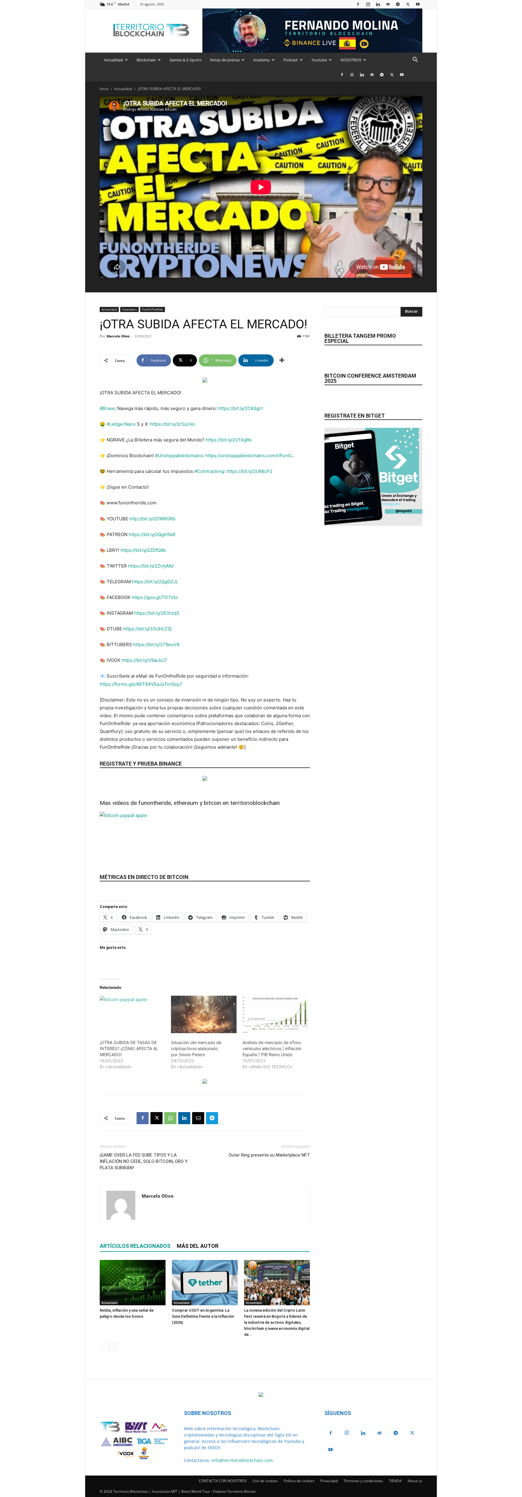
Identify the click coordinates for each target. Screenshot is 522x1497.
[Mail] (387, 4)
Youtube (319, 60)
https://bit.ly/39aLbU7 (144, 660)
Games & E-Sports (185, 60)
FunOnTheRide (152, 309)
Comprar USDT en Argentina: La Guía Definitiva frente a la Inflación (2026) (203, 1316)
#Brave (107, 408)
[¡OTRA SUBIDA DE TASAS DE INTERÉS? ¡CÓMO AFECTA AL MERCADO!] (132, 1014)
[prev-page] (103, 1346)
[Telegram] (397, 4)
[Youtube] (417, 4)
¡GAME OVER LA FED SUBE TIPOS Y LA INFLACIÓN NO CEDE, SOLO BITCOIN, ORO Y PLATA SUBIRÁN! (144, 1161)
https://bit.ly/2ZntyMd (150, 566)
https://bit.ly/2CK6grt (240, 408)
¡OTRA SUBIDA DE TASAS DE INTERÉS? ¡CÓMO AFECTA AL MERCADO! (129, 1048)
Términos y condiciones (363, 1480)
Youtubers (129, 309)
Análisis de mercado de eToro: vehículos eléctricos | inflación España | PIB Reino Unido (272, 1048)
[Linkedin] (377, 4)
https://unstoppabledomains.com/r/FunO (248, 455)
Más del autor (197, 1246)
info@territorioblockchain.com (242, 1460)
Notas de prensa (225, 60)
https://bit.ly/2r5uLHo (172, 424)
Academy (261, 60)
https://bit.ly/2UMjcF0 (249, 471)
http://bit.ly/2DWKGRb (152, 519)
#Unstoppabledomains (179, 455)
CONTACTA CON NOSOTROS (223, 1480)
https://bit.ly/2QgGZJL (155, 581)
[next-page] (113, 1346)
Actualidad (113, 60)
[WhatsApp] (170, 1118)
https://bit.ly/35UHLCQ (147, 629)
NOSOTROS (350, 60)
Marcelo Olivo (118, 336)
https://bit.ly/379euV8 (156, 644)
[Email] (198, 1118)
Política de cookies (299, 1480)
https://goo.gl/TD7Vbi (155, 597)
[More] (282, 360)
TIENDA (395, 1480)
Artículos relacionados (135, 1246)
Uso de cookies (265, 1480)
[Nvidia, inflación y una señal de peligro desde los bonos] (133, 1282)
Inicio (104, 88)
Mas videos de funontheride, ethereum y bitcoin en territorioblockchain (190, 802)
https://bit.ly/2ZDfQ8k (143, 550)
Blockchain (146, 60)
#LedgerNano (121, 424)
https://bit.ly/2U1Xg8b (229, 440)
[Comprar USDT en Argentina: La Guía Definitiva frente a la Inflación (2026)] (205, 1282)
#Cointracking (209, 471)
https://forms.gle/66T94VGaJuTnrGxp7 (141, 684)
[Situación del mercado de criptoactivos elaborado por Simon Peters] (203, 1014)
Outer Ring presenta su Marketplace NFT (269, 1155)
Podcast (290, 60)
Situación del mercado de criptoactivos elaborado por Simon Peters (196, 1048)
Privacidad (329, 1480)
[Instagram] (367, 4)
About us (415, 1480)
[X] (407, 4)
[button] (415, 60)
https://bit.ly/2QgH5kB (152, 534)
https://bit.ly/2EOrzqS (156, 613)
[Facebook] (357, 4)
